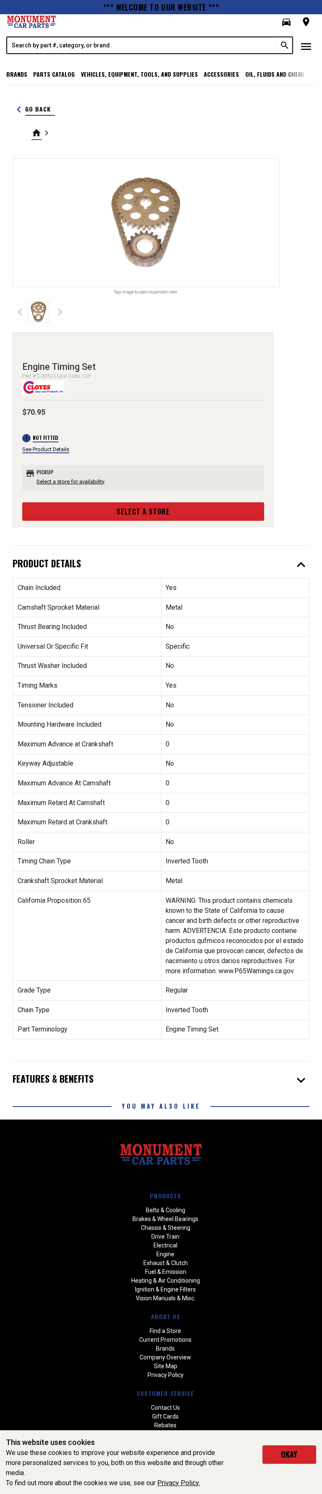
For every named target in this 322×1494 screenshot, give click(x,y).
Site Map (165, 1366)
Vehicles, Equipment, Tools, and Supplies (139, 74)
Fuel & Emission (165, 1271)
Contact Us (165, 1407)
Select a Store (143, 512)
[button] (286, 22)
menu (306, 46)
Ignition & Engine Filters (165, 1289)
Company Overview (165, 1357)
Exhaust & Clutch (165, 1263)
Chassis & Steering (165, 1227)
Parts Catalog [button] (54, 74)
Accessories (221, 74)
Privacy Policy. (178, 1483)
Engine (165, 1254)
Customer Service (165, 1393)
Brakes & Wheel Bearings (165, 1219)
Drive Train (165, 1236)
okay (289, 1454)
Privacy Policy (166, 1375)
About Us (165, 1316)
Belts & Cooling (165, 1210)
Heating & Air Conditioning (165, 1280)
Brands (16, 74)
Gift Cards (165, 1416)
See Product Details (45, 449)
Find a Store (165, 1331)
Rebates (165, 1425)
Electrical (165, 1245)
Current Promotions (165, 1339)
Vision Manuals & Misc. (165, 1298)
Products (165, 1195)
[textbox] (142, 45)
